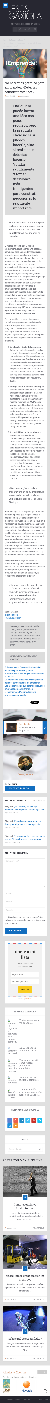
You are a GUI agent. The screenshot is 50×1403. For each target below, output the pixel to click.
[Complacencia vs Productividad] (25, 1181)
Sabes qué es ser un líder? (25, 1338)
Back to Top (43, 1400)
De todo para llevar (16, 40)
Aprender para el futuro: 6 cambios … (29, 1078)
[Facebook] (9, 1120)
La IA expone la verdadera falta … (28, 1049)
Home (5, 40)
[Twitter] (27, 1120)
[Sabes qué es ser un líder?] (25, 1318)
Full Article (38, 1228)
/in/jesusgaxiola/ (13, 618)
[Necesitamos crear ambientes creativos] (25, 1252)
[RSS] (15, 1125)
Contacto (26, 1400)
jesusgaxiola (24, 96)
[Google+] (15, 1120)
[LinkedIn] (21, 1120)
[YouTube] (33, 1120)
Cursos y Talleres (13, 1400)
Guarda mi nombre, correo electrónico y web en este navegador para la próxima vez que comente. (25, 920)
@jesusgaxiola (11, 615)
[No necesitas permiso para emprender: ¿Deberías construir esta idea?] (25, 63)
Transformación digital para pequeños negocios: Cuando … (30, 1092)
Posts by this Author (20, 788)
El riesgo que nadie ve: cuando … (29, 1021)
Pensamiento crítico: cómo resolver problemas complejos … (30, 1064)
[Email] (9, 1125)
